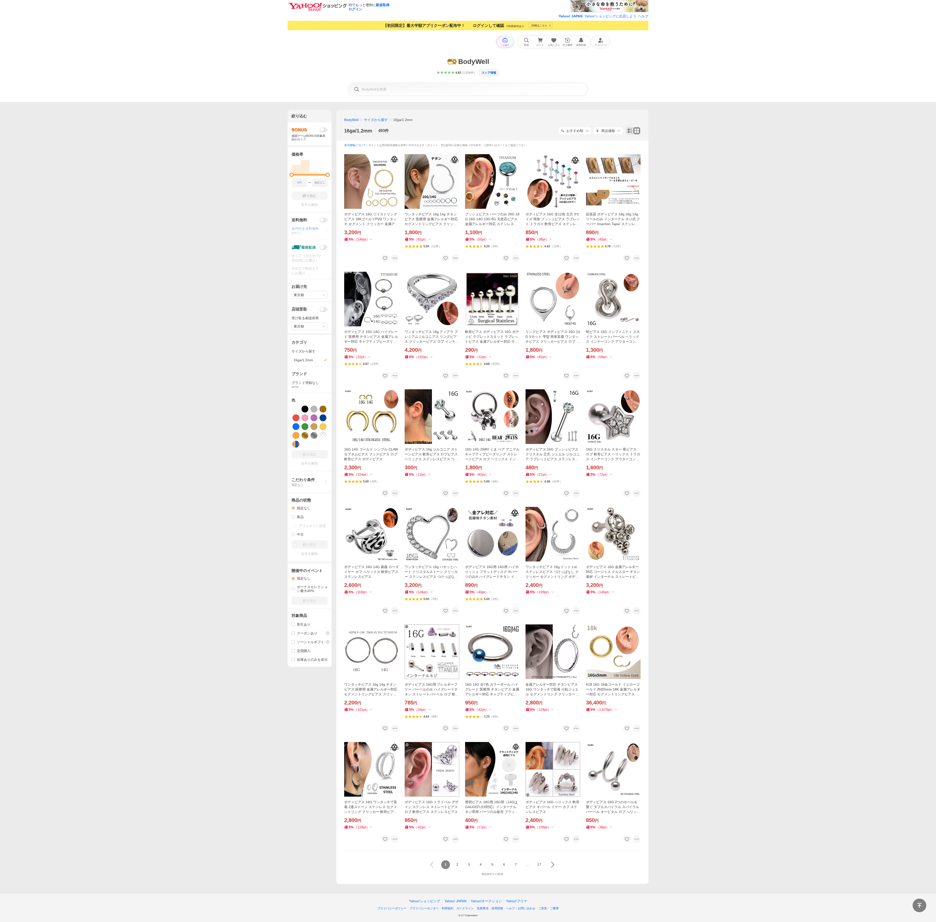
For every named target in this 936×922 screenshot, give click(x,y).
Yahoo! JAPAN (571, 16)
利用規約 (447, 908)
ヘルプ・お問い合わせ (520, 908)
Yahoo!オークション (486, 901)
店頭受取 (299, 309)
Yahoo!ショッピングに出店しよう (610, 16)
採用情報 (497, 908)
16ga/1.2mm (358, 130)
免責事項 (482, 908)
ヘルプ (643, 16)
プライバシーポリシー (392, 908)
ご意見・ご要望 (548, 908)
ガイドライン (465, 908)
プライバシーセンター (424, 908)
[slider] (292, 175)
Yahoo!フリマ (516, 901)
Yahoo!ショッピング (424, 901)
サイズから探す (376, 120)
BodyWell (351, 120)
